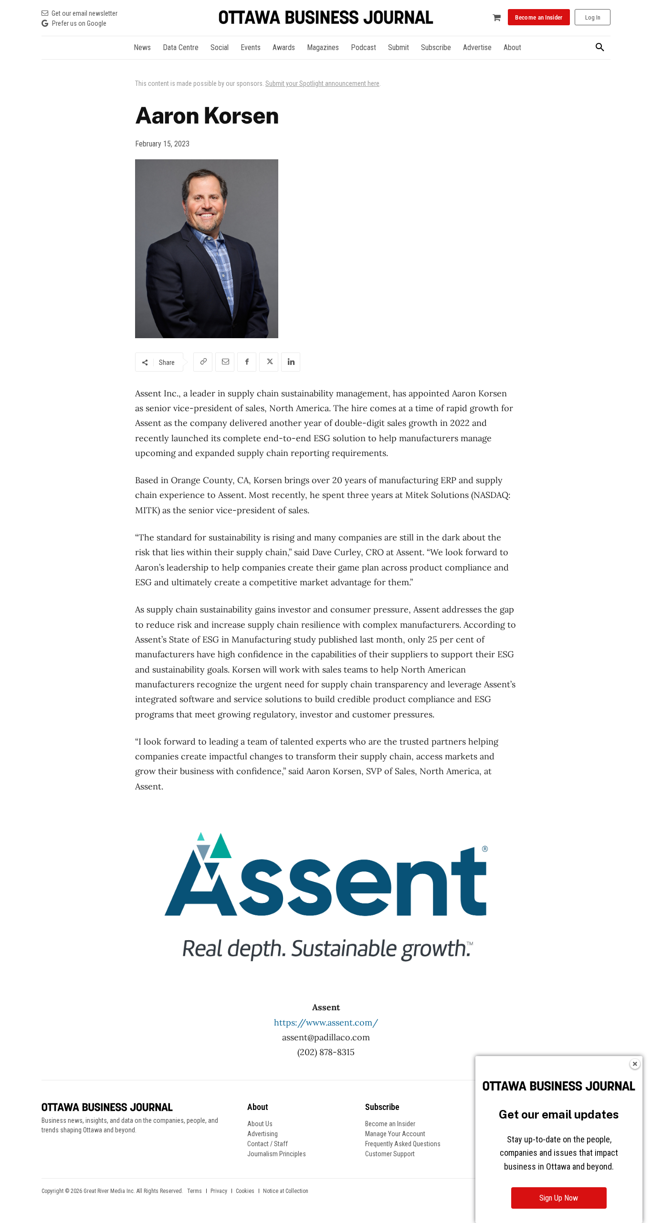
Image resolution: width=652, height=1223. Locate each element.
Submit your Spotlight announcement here (322, 83)
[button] (599, 47)
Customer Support (390, 1154)
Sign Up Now (558, 1197)
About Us (260, 1124)
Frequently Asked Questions (403, 1144)
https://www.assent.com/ (326, 1022)
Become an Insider (390, 1124)
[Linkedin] (290, 362)
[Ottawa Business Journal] (326, 17)
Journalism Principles (276, 1154)
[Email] (224, 362)
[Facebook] (246, 362)
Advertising (262, 1134)
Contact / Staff (267, 1144)
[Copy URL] (202, 362)
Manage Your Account (395, 1134)
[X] (268, 362)
